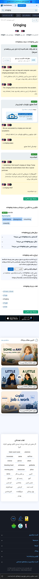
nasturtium (21, 470)
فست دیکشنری (15, 568)
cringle (5, 303)
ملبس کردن (29, 483)
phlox (32, 470)
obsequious (17, 219)
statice (9, 461)
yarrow (19, 461)
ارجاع (18, 15)
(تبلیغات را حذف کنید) (27, 109)
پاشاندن (18, 483)
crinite (5, 306)
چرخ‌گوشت (19, 492)
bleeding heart (9, 465)
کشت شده (30, 487)
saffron (29, 456)
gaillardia (32, 465)
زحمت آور (19, 478)
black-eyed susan (14, 452)
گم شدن (8, 483)
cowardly (6, 223)
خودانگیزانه (9, 487)
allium (29, 461)
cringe (5, 295)
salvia (8, 474)
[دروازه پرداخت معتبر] (26, 518)
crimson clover (8, 291)
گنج (29, 478)
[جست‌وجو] (3, 10)
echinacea (21, 465)
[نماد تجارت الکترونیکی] (20, 518)
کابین (30, 474)
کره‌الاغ (9, 478)
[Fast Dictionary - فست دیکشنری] (6, 5)
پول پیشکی (30, 492)
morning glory (9, 470)
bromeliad (10, 456)
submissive (7, 219)
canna (20, 456)
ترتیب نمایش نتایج (6, 15)
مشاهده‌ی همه (5, 340)
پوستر (19, 496)
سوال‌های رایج (26, 15)
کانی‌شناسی (8, 492)
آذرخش (20, 487)
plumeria (27, 452)
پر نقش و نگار (19, 474)
